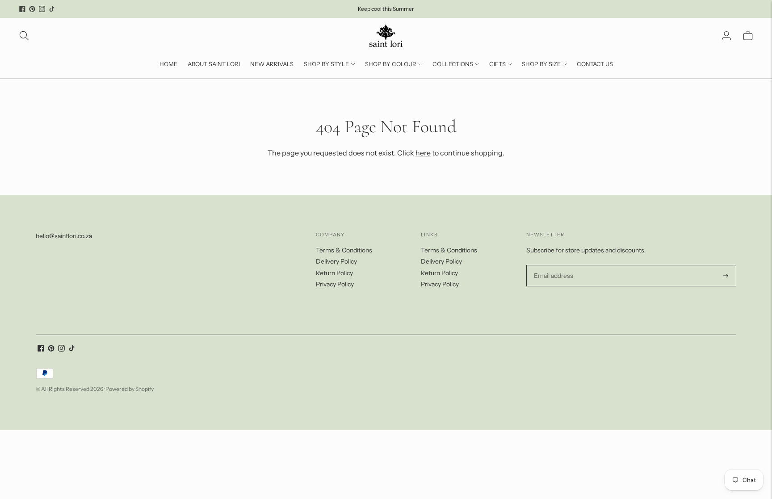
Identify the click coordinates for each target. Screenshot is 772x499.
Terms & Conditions (344, 250)
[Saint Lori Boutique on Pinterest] (32, 9)
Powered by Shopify (129, 389)
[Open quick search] (24, 36)
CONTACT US (595, 63)
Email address (552, 265)
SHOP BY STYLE (326, 63)
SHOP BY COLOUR (390, 63)
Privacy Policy (335, 284)
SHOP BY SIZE (541, 63)
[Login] (726, 36)
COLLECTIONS (452, 63)
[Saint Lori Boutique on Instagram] (42, 9)
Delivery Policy (336, 261)
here (423, 152)
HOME (168, 63)
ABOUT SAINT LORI (214, 63)
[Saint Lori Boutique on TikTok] (52, 9)
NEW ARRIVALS (272, 63)
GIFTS (497, 63)
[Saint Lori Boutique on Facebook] (22, 9)
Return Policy (334, 273)
